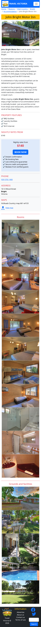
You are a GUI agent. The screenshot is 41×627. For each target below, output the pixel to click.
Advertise (20, 612)
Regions (11, 9)
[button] (20, 152)
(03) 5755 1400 (7, 179)
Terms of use (20, 620)
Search (34, 624)
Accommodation (10, 11)
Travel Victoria (18, 3)
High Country (22, 9)
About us (20, 615)
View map (9, 208)
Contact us (20, 617)
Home (3, 9)
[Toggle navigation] (36, 4)
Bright (32, 9)
